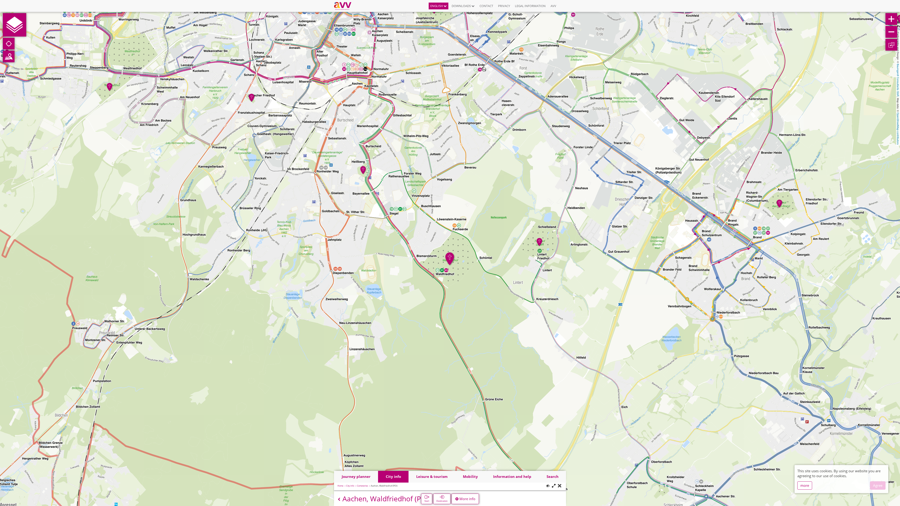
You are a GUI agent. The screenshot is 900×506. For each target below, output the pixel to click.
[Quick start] (14, 25)
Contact (486, 6)
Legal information (530, 6)
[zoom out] (891, 32)
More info (466, 498)
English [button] (437, 6)
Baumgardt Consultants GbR (898, 80)
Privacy (504, 6)
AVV (553, 6)
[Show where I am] (9, 43)
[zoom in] (891, 19)
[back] (339, 499)
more (804, 485)
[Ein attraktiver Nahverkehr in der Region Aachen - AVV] (344, 6)
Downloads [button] (462, 6)
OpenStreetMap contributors (898, 128)
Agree (877, 485)
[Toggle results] (548, 485)
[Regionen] (9, 56)
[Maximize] (553, 486)
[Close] (559, 486)
